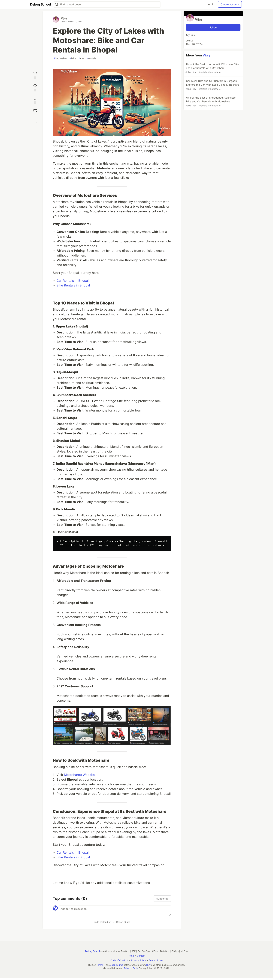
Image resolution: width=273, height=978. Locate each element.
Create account (230, 4)
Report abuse (123, 922)
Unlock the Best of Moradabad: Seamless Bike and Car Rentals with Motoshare (210, 101)
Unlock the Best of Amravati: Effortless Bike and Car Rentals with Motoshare (212, 68)
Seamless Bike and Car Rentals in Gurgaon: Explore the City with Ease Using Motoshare (212, 84)
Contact (141, 955)
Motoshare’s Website (79, 775)
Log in (210, 4)
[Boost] (35, 110)
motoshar (60, 58)
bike (73, 58)
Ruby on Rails (131, 968)
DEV (148, 964)
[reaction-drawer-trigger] (35, 75)
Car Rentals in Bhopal (73, 281)
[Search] (56, 4)
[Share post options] (35, 122)
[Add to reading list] (35, 100)
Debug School (92, 951)
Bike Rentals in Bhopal (73, 285)
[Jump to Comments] (35, 87)
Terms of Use (156, 960)
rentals (91, 58)
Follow (213, 27)
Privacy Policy (138, 960)
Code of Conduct (102, 922)
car (81, 58)
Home (131, 955)
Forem (100, 964)
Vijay (64, 18)
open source (116, 964)
